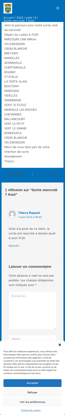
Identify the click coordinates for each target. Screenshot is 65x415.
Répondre (14, 245)
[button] (60, 344)
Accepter (32, 383)
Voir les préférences (32, 402)
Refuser (32, 392)
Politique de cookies (31, 410)
